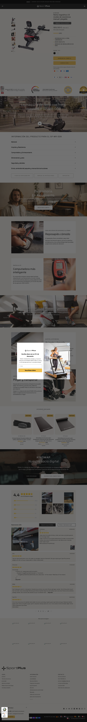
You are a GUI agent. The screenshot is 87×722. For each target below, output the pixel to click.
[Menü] (7, 708)
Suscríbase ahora (30, 370)
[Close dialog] (68, 344)
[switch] (4, 716)
